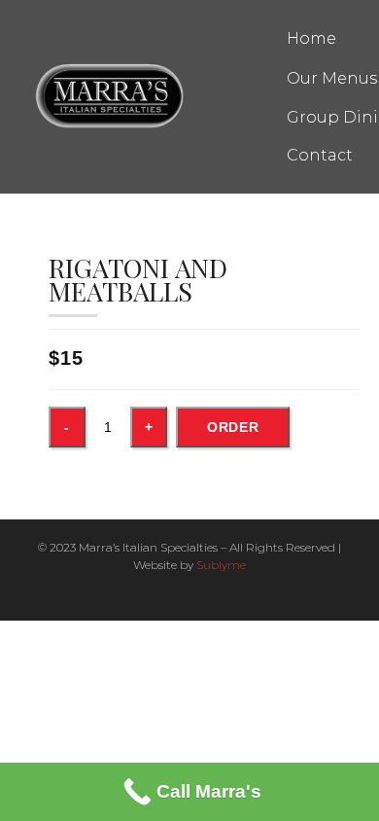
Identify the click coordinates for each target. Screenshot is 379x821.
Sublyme (221, 564)
